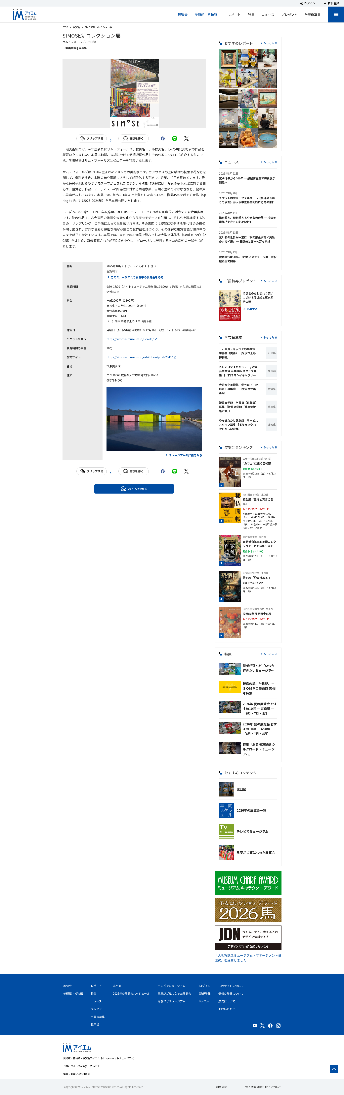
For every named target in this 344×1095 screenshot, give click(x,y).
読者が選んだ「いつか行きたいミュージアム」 (260, 668)
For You (204, 1001)
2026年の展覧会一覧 (251, 810)
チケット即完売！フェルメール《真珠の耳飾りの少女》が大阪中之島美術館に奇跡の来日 (247, 200)
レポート (234, 14)
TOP (65, 27)
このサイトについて (230, 986)
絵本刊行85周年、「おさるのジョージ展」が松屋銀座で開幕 (248, 259)
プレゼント (289, 14)
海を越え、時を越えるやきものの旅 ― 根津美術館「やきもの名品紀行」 (247, 220)
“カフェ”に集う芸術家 (257, 463)
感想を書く (137, 138)
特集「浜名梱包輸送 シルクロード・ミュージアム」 (259, 749)
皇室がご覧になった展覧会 (256, 852)
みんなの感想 (137, 489)
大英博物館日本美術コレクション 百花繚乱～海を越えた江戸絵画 (259, 544)
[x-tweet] (187, 138)
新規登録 (204, 993)
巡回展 (241, 789)
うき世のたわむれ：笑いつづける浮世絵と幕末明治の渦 (258, 297)
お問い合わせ (226, 1009)
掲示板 (95, 1024)
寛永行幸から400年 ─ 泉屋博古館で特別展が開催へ (247, 180)
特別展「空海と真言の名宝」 (258, 501)
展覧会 (183, 14)
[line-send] (175, 138)
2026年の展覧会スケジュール (131, 993)
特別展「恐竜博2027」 (257, 578)
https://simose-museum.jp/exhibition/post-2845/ (140, 357)
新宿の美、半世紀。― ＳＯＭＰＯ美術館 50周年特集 (259, 688)
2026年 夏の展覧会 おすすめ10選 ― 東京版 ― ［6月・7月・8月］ (260, 708)
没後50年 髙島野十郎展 (257, 614)
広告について (226, 1001)
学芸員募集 (313, 14)
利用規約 (221, 1087)
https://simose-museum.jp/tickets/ (130, 339)
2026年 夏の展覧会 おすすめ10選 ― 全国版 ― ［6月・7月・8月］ (260, 729)
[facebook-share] (163, 138)
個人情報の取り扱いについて (263, 1087)
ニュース (268, 14)
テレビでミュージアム (252, 831)
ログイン (204, 986)
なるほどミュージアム (171, 1001)
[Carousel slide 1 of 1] (134, 123)
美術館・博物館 (206, 14)
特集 (251, 14)
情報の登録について (230, 993)
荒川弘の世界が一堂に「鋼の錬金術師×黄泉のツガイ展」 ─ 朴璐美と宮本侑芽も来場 (247, 239)
